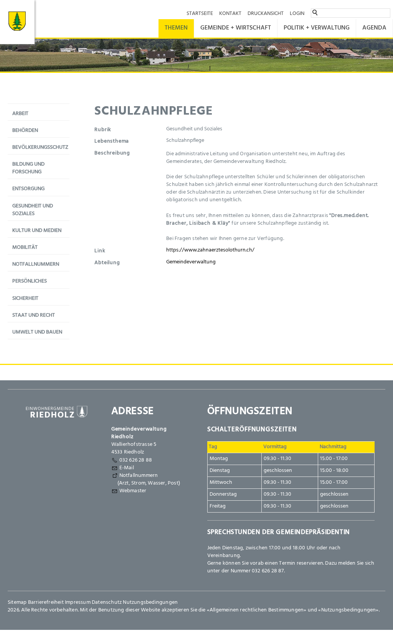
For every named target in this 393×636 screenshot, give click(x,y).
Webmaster (133, 490)
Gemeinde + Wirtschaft (235, 28)
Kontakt (230, 13)
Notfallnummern (35, 264)
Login (297, 13)
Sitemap (17, 602)
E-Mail (126, 467)
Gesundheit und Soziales (32, 210)
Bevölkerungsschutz (40, 147)
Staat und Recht (33, 315)
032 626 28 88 (135, 460)
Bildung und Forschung (28, 168)
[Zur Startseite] (17, 22)
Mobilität (25, 247)
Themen (176, 28)
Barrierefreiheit (46, 602)
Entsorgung (28, 188)
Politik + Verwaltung (317, 28)
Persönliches (29, 281)
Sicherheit (25, 298)
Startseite (200, 13)
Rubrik (102, 129)
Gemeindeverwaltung (191, 262)
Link (99, 251)
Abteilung (107, 262)
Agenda (374, 28)
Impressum (78, 602)
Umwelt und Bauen (37, 332)
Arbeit (20, 113)
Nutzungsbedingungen (150, 602)
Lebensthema (111, 141)
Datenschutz (107, 602)
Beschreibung (112, 153)
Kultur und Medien (36, 230)
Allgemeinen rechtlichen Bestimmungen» (258, 610)
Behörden (25, 130)
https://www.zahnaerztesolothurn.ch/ (210, 250)
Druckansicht (266, 13)
